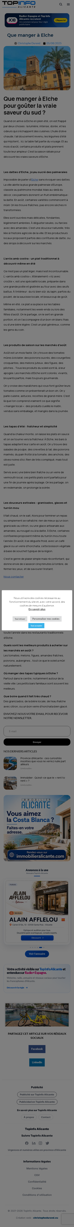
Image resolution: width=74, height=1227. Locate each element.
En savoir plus (37, 609)
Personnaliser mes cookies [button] (45, 618)
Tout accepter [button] (36, 625)
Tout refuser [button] (20, 619)
